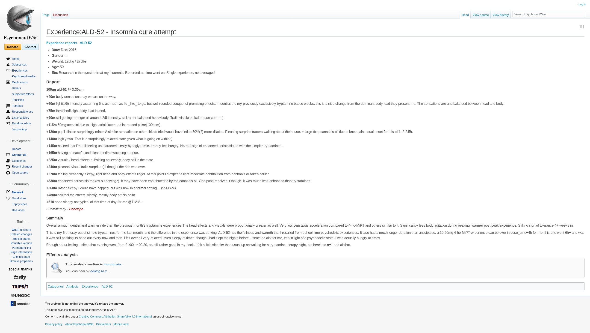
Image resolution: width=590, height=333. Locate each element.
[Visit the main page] (20, 21)
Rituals (16, 88)
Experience (90, 286)
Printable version (21, 243)
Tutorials (17, 106)
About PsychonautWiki (79, 324)
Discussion (60, 15)
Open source (20, 172)
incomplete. (113, 264)
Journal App (19, 129)
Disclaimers (103, 324)
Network (18, 192)
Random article (21, 123)
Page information (21, 252)
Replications (20, 82)
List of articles (20, 117)
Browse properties (21, 261)
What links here (21, 229)
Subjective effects (23, 94)
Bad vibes (18, 210)
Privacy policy (53, 324)
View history (501, 15)
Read (465, 15)
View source (480, 15)
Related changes (21, 234)
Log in (582, 4)
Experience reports (61, 43)
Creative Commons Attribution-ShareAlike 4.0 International (115, 316)
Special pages (21, 238)
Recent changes (22, 166)
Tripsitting (18, 100)
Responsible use (22, 111)
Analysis (72, 286)
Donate (12, 47)
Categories (56, 286)
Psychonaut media (23, 76)
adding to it (98, 271)
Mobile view (121, 324)
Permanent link (21, 247)
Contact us (19, 154)
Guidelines (19, 160)
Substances (19, 64)
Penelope (76, 209)
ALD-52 (86, 43)
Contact (30, 47)
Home (16, 58)
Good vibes (19, 198)
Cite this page (21, 256)
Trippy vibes (19, 204)
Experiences (20, 70)
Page (46, 15)
